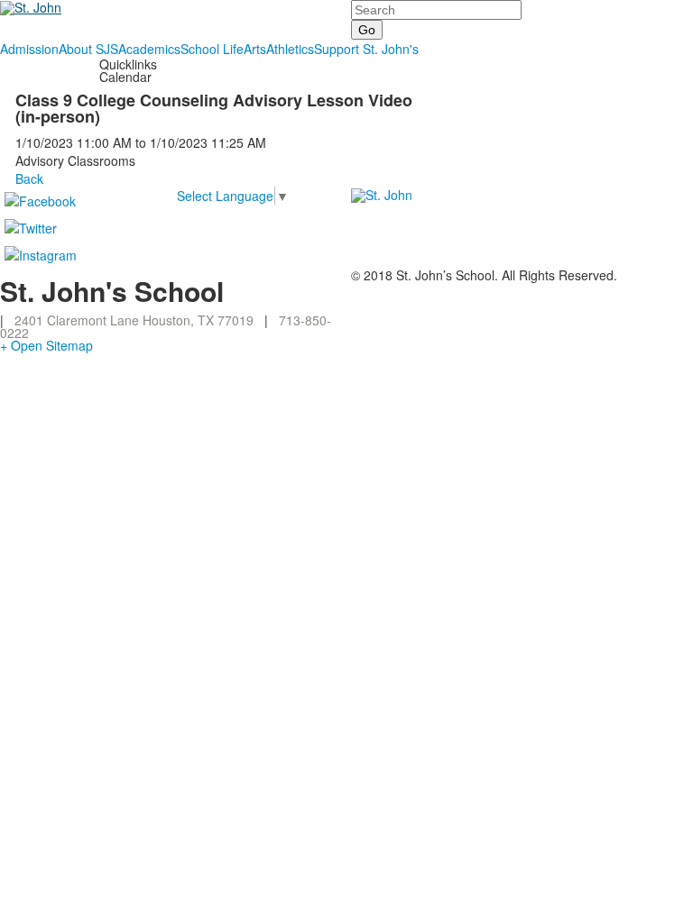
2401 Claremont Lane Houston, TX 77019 (134, 320)
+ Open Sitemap (46, 345)
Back (29, 178)
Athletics (290, 49)
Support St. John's (366, 49)
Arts (255, 49)
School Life (212, 49)
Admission (29, 49)
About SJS (88, 49)
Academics (149, 49)
